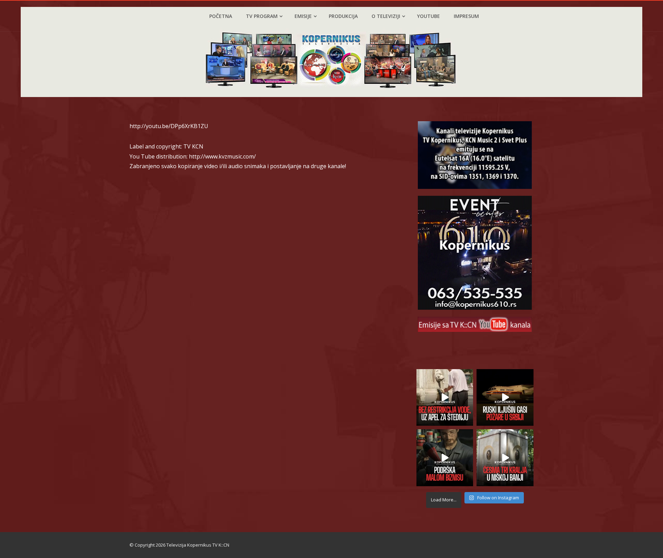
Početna (220, 16)
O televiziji (386, 16)
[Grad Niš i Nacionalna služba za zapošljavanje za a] (444, 457)
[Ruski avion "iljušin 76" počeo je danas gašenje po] (505, 397)
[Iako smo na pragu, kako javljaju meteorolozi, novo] (444, 397)
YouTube (428, 16)
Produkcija (343, 16)
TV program (262, 16)
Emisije (303, 16)
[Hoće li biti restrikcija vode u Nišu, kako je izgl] (505, 457)
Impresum (466, 16)
